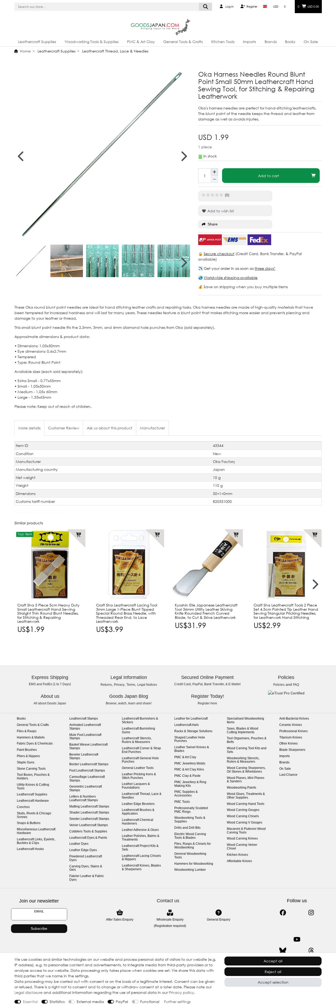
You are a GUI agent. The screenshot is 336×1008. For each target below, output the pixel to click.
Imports (249, 41)
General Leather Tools (138, 768)
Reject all (273, 971)
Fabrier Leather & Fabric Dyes (86, 878)
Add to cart (268, 175)
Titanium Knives (290, 737)
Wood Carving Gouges (243, 810)
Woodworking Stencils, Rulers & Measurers (243, 760)
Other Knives (288, 743)
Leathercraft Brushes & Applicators (138, 811)
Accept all (273, 960)
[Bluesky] (282, 950)
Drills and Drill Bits (187, 828)
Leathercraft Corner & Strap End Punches (141, 750)
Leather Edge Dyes (83, 850)
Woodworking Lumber (190, 870)
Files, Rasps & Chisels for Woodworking (192, 845)
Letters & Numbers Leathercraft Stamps (83, 798)
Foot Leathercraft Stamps (87, 770)
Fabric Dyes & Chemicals (35, 743)
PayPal (122, 1001)
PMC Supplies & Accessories (186, 793)
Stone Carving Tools (31, 768)
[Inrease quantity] (214, 172)
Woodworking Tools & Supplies (91, 41)
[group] (49, 564)
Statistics (57, 1001)
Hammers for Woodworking (193, 863)
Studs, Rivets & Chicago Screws (34, 815)
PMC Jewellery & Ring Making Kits (190, 784)
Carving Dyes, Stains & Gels (85, 868)
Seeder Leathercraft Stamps (89, 819)
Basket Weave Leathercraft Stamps (88, 746)
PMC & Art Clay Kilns (189, 769)
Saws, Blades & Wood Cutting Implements (242, 730)
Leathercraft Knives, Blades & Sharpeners (141, 867)
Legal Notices (147, 685)
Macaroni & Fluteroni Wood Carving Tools (246, 830)
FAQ (296, 685)
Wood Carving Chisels (243, 816)
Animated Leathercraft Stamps (85, 726)
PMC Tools (182, 802)
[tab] (29, 428)
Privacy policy (181, 992)
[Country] (265, 6)
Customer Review (63, 427)
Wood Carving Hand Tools (245, 804)
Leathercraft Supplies (37, 41)
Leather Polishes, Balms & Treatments (140, 837)
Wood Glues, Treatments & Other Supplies (246, 795)
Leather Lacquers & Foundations (136, 785)
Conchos (23, 807)
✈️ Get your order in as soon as (226, 268)
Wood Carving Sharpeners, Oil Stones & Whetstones (246, 769)
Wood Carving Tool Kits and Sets (246, 750)
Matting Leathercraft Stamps (89, 806)
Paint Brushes (27, 750)
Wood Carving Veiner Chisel (242, 846)
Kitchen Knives (237, 855)
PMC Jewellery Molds (189, 763)
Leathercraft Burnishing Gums (138, 730)
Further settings (177, 1001)
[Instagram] (311, 912)
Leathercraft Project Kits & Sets (140, 847)
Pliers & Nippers (28, 756)
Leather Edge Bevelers (138, 804)
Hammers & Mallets (31, 737)
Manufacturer (152, 427)
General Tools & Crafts (183, 41)
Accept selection (273, 982)
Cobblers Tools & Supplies (88, 831)
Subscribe (39, 928)
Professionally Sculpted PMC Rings (191, 810)
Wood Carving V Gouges (244, 822)
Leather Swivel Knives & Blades (191, 749)
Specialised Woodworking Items (245, 720)
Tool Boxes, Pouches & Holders (33, 776)
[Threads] (311, 950)
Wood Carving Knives (242, 838)
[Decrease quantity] (214, 179)
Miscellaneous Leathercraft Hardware (36, 831)
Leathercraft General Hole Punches (140, 760)
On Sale (311, 41)
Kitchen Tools (222, 41)
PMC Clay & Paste (187, 776)
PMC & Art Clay (141, 41)
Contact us (168, 900)
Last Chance (288, 775)
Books (290, 41)
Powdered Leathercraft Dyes (85, 858)
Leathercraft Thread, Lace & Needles (114, 51)
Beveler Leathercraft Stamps (83, 756)
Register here (207, 703)
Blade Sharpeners (292, 750)
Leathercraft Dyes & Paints (88, 838)
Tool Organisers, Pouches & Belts (246, 740)
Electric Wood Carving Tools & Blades (190, 836)
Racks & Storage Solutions (193, 731)
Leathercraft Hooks (30, 849)
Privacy (119, 685)
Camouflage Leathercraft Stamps (87, 778)
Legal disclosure (28, 992)
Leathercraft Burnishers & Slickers (140, 720)
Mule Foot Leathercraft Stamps (85, 736)
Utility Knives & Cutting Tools (33, 786)
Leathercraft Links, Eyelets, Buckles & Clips (36, 841)
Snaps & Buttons (28, 823)
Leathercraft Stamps (83, 718)
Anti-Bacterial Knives (294, 718)
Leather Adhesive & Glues (140, 830)
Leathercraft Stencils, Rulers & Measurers (137, 740)
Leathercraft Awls (186, 725)
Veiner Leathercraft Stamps (88, 825)
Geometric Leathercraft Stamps (85, 788)
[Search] (205, 7)
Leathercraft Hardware (33, 801)
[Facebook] (282, 912)
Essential (30, 1001)
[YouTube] (297, 939)
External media (90, 1001)
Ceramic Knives (290, 725)
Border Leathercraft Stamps (88, 764)
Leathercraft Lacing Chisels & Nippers (141, 857)
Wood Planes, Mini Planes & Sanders (245, 779)
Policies (279, 685)
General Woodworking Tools (190, 855)
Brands (271, 41)
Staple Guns (25, 762)
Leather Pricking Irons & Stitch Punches (139, 776)
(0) (227, 194)
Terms (131, 685)
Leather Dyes (78, 844)
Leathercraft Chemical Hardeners (137, 821)
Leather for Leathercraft (191, 718)
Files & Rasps (26, 731)
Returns (106, 685)
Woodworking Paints (241, 787)
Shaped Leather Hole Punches (189, 739)
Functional (149, 1001)
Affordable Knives (239, 861)
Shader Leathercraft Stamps (89, 812)
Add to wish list (220, 210)
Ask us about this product (109, 427)
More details (29, 427)
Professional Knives (293, 731)
